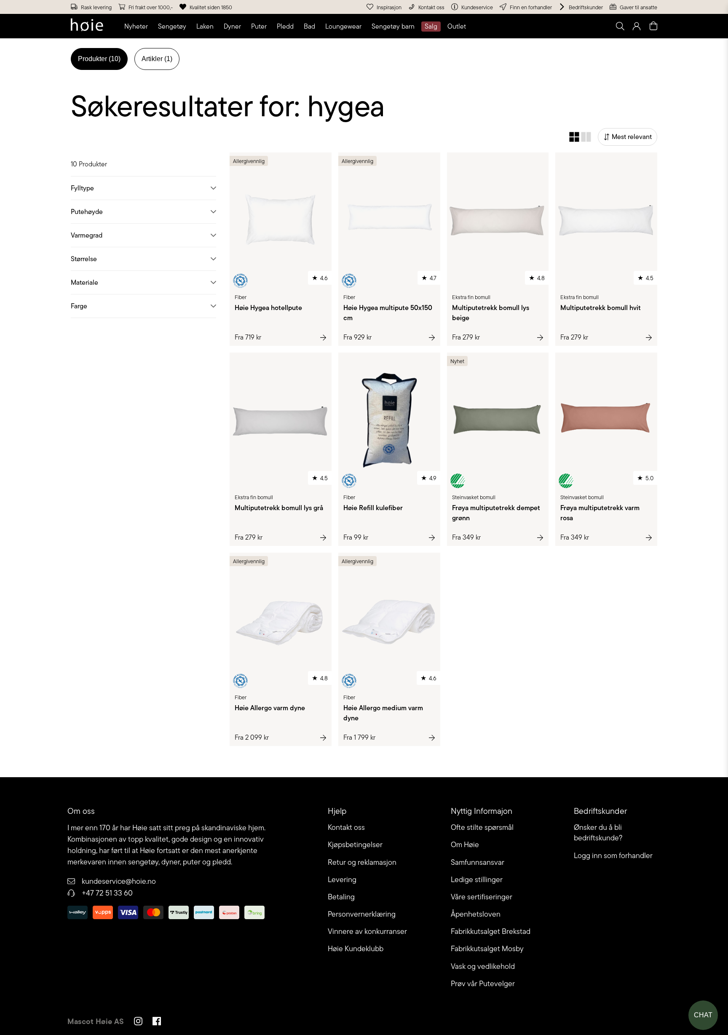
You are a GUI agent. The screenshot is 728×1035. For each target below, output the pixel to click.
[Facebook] (157, 1022)
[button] (137, 26)
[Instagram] (138, 1022)
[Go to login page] (636, 26)
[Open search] (619, 26)
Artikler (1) (157, 58)
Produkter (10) (99, 58)
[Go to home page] (87, 26)
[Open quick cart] (653, 26)
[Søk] (514, 26)
